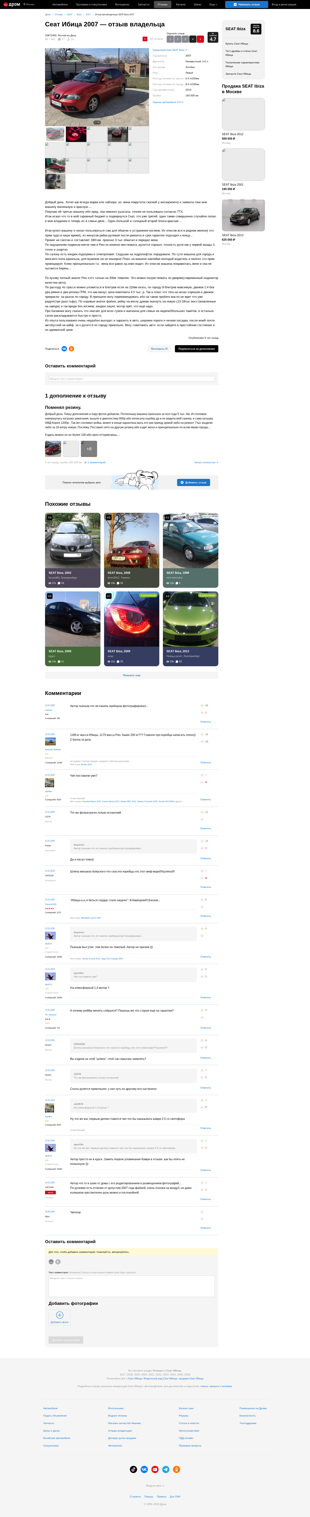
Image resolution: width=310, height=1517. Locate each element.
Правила (161, 1496)
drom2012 (113, 577)
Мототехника (115, 1408)
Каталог (181, 4)
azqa (110, 656)
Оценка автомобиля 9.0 (167, 102)
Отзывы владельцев (120, 1430)
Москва (30, 4)
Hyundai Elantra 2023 (91, 801)
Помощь (148, 1496)
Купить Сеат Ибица (237, 43)
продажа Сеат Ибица (191, 1378)
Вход (284, 4)
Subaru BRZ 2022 (128, 801)
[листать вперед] (142, 87)
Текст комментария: (92, 1272)
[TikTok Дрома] (133, 1469)
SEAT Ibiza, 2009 (60, 651)
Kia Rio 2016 (86, 764)
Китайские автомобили (56, 1438)
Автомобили (60, 4)
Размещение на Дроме (253, 1408)
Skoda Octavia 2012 (91, 959)
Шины (197, 4)
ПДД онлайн (186, 1438)
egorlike (48, 791)
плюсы (204, 1386)
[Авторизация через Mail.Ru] (57, 1261)
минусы (214, 1386)
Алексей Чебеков (53, 749)
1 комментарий (96, 462)
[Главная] (12, 4)
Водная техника (117, 1415)
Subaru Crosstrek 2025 (147, 801)
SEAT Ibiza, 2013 (177, 651)
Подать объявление (55, 1415)
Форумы (184, 1415)
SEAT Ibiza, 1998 (177, 572)
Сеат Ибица (135, 1378)
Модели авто (153, 1485)
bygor (52, 656)
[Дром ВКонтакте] (144, 1469)
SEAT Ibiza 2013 (232, 235)
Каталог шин (186, 1408)
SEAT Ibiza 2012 (232, 134)
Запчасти (143, 4)
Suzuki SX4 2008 (166, 801)
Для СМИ (175, 1496)
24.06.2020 (50, 1211)
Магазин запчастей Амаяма (124, 1423)
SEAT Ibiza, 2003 (60, 572)
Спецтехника (50, 1445)
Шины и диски (51, 1430)
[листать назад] (52, 87)
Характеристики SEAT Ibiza (168, 49)
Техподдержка (247, 1423)
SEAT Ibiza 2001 (232, 184)
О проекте (135, 1496)
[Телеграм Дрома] (165, 1469)
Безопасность (247, 1415)
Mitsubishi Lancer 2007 (91, 918)
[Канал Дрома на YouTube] (155, 1469)
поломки (227, 1386)
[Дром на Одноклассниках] (176, 1469)
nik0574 (48, 944)
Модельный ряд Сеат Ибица (160, 1378)
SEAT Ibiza (235, 29)
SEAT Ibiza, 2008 (119, 572)
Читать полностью (205, 462)
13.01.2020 (50, 1182)
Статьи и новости (189, 1423)
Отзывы (163, 4)
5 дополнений (148, 595)
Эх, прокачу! (51, 1015)
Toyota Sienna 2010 (110, 801)
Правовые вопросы (190, 1445)
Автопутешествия (189, 1430)
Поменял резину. (63, 407)
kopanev (49, 710)
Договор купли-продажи (122, 1438)
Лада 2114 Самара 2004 (112, 959)
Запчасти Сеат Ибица (238, 73)
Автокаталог (115, 1445)
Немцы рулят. (174, 656)
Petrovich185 (51, 904)
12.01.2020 (50, 705)
